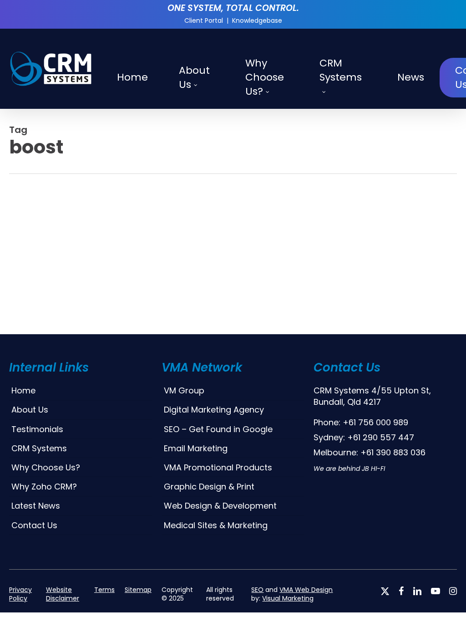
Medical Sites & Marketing (216, 525)
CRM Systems (39, 448)
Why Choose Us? (45, 467)
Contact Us (34, 525)
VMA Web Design (306, 589)
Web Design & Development (220, 505)
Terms (104, 590)
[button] (233, 617)
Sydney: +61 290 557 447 (364, 437)
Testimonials (37, 429)
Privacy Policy (20, 594)
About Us (29, 409)
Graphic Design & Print (209, 486)
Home (23, 390)
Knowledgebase (257, 20)
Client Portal (203, 20)
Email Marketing (196, 448)
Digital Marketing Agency (214, 409)
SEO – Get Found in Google (218, 429)
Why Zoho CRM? (44, 486)
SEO (257, 589)
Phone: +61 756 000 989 (361, 422)
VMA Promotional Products (218, 467)
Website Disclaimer (62, 594)
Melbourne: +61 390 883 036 (369, 452)
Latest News (35, 505)
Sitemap (138, 590)
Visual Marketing (288, 598)
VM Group (184, 390)
